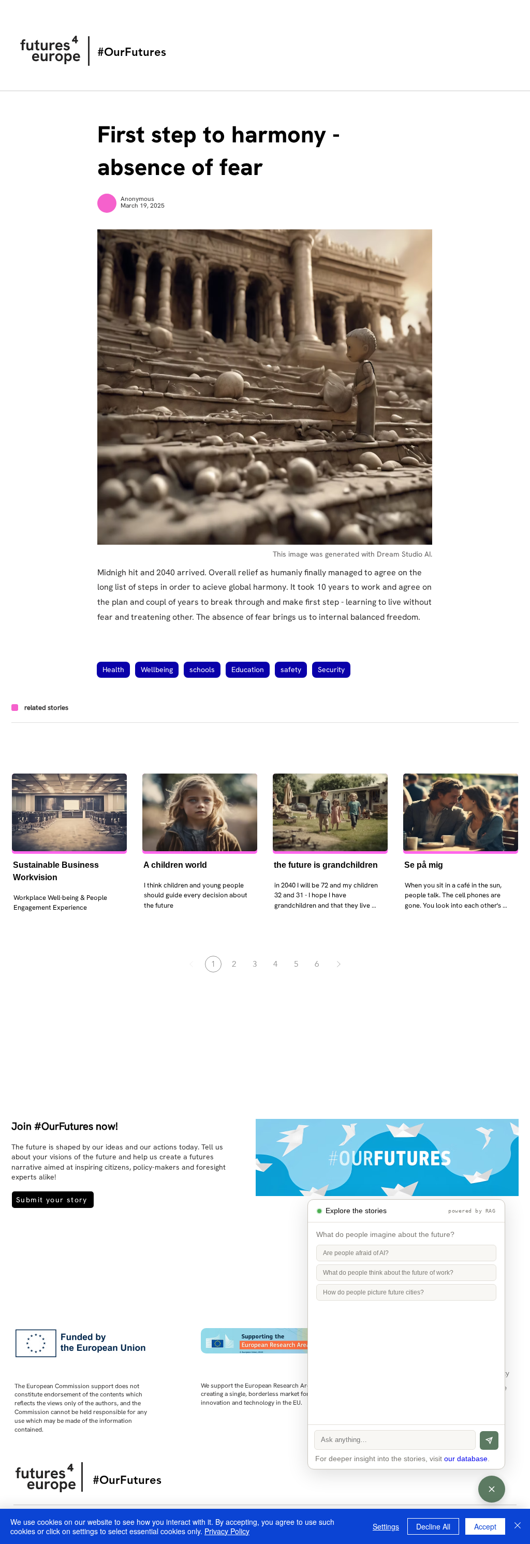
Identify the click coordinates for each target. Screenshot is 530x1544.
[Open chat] (491, 1489)
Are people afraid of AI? (356, 1253)
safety (291, 669)
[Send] (489, 1440)
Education (247, 669)
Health (113, 669)
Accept (485, 1526)
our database (466, 1459)
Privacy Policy (226, 1531)
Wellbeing (157, 669)
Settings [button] (386, 1526)
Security (331, 669)
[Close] (517, 1526)
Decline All (433, 1526)
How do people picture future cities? (373, 1292)
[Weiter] (338, 964)
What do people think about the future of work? (388, 1272)
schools (202, 669)
